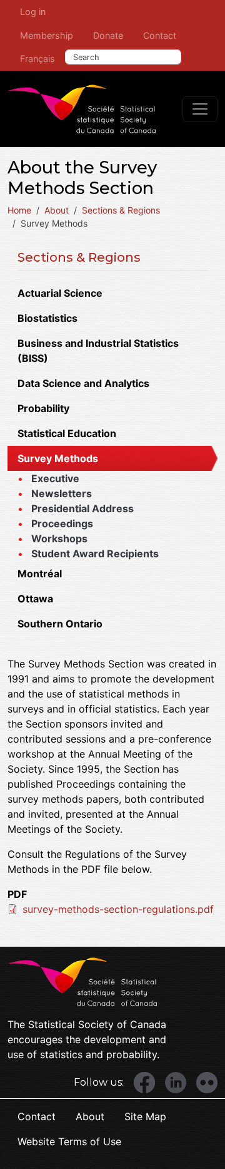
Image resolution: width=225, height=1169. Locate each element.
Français (37, 58)
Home (19, 210)
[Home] (82, 109)
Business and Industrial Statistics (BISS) (98, 350)
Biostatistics (48, 318)
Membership (46, 35)
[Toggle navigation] (200, 108)
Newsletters (61, 493)
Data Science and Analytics (83, 383)
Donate (108, 35)
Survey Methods (58, 458)
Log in (33, 11)
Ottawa (35, 598)
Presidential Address (82, 508)
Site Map (145, 1116)
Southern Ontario (60, 623)
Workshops (59, 538)
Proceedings (62, 523)
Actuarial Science (60, 293)
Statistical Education (67, 433)
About (56, 210)
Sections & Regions (121, 210)
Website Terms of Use (69, 1141)
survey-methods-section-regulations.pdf (118, 909)
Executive (55, 478)
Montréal (40, 573)
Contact (159, 35)
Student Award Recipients (95, 553)
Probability (43, 408)
